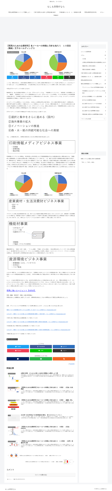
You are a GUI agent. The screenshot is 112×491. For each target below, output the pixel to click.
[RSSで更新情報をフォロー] (64, 358)
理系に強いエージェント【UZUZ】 (21, 290)
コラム (93, 55)
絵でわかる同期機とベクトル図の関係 (94, 96)
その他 (94, 58)
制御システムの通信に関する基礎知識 (90, 158)
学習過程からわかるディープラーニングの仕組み (94, 92)
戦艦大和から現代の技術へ (94, 66)
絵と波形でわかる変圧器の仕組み (94, 107)
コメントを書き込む (41, 475)
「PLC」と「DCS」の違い (88, 162)
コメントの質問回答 (93, 51)
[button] (104, 119)
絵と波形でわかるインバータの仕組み (94, 103)
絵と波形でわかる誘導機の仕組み (94, 110)
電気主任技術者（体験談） (94, 69)
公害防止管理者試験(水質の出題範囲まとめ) (94, 62)
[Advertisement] (56, 29)
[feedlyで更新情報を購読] (41, 358)
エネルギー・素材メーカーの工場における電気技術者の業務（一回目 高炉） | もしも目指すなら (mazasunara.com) (36, 314)
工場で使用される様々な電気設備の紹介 (93, 73)
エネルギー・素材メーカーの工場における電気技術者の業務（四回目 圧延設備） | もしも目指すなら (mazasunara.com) (37, 321)
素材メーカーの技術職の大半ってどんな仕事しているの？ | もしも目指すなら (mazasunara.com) (31, 309)
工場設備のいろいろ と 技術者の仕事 (93, 76)
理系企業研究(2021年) (12, 339)
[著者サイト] (18, 358)
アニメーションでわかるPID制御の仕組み (94, 87)
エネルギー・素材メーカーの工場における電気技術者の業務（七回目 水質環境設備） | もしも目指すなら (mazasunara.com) (38, 329)
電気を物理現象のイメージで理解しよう (93, 83)
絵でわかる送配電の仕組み (94, 100)
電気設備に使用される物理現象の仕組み (94, 114)
